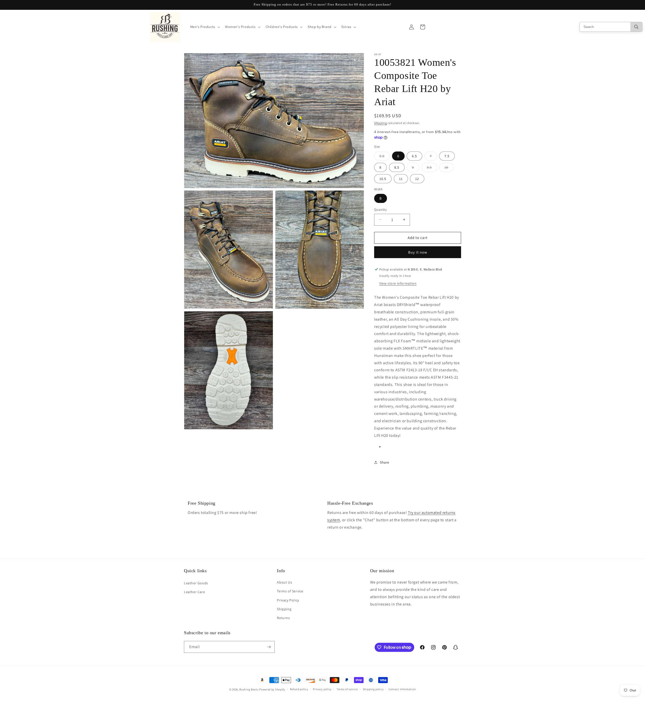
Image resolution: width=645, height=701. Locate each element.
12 (417, 178)
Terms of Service (290, 591)
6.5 (414, 156)
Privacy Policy (288, 600)
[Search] (636, 27)
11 (401, 178)
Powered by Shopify (272, 689)
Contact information (402, 689)
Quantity (380, 209)
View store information (397, 283)
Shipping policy (373, 689)
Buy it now (417, 252)
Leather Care (194, 592)
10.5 (382, 178)
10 (449, 168)
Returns (283, 618)
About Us (284, 582)
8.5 (396, 167)
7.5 (446, 156)
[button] (204, 26)
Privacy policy (322, 689)
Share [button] (384, 462)
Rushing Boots (249, 689)
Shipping (380, 123)
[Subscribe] (268, 647)
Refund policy (299, 689)
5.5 (384, 157)
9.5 (432, 168)
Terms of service (347, 689)
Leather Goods (196, 583)
